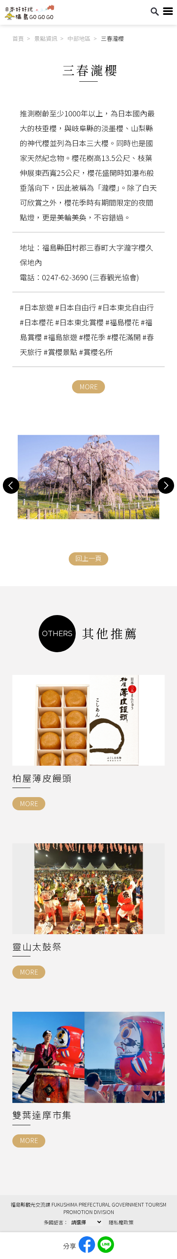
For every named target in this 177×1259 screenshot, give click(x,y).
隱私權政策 (121, 1222)
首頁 (18, 38)
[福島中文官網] (29, 18)
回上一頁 (88, 558)
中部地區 (79, 38)
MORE (88, 386)
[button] (11, 485)
